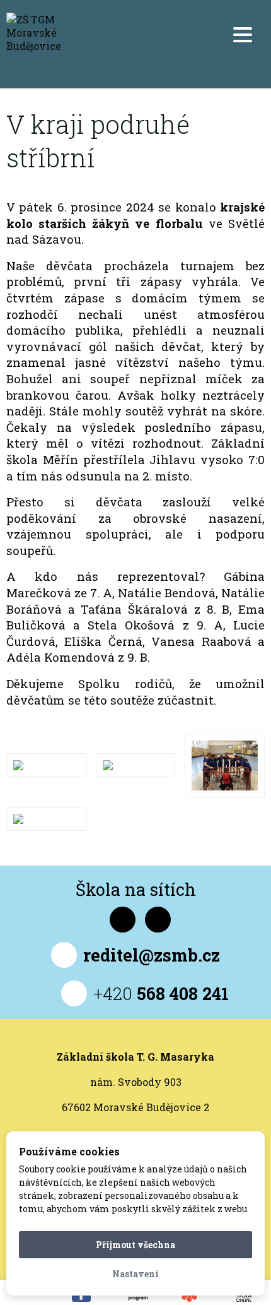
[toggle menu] (242, 35)
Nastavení (135, 1274)
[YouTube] (158, 920)
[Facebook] (123, 920)
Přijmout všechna (135, 1245)
